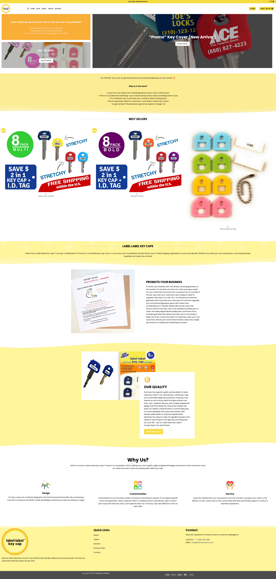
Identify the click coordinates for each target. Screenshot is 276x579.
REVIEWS (58, 8)
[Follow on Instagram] (271, 1)
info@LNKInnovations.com (203, 542)
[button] (252, 8)
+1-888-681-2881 (203, 539)
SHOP (38, 8)
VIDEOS (50, 8)
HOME (32, 8)
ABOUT (44, 8)
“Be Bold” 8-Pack (136, 196)
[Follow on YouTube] (273, 1)
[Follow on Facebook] (269, 1)
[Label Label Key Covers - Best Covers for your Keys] (13, 8)
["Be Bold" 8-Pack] (137, 158)
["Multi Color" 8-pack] (46, 158)
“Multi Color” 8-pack (46, 196)
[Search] (28, 9)
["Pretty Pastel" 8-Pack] (227, 175)
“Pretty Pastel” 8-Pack (228, 229)
